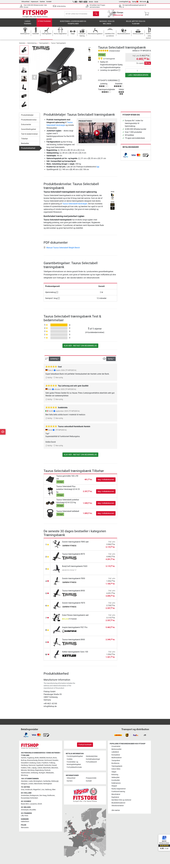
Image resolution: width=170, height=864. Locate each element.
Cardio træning (27, 22)
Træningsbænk (44, 43)
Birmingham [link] (37, 781)
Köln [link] (29, 768)
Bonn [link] (55, 758)
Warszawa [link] (25, 827)
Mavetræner (115, 794)
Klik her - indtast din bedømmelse (80, 346)
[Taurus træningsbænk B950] (56, 593)
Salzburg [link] (48, 790)
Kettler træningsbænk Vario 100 (75, 652)
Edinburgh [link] (55, 781)
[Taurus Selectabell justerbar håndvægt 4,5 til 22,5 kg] (50, 503)
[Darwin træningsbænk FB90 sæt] (56, 544)
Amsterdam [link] (25, 795)
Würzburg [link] (24, 775)
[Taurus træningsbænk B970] (56, 556)
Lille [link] (22, 816)
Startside (22, 43)
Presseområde (91, 778)
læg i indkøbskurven (138, 75)
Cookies (69, 759)
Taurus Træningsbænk (58, 43)
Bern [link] (27, 804)
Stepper (114, 786)
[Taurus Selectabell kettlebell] (50, 513)
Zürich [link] (39, 804)
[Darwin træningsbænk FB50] (56, 581)
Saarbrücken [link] (25, 773)
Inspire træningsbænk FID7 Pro (74, 627)
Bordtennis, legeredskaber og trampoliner (73, 22)
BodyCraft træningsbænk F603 (74, 566)
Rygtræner (115, 797)
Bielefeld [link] (43, 758)
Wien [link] (54, 790)
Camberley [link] (46, 781)
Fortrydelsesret (91, 762)
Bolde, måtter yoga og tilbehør (135, 22)
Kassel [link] (54, 765)
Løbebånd (115, 752)
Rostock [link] (47, 770)
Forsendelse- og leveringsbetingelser (74, 763)
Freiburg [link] (52, 763)
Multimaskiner (116, 758)
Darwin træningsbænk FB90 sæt (75, 542)
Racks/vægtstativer (118, 789)
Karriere (42, 1)
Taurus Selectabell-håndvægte (74, 204)
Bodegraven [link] (34, 795)
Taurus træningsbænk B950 (73, 591)
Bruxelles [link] (32, 810)
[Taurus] (41, 48)
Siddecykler (115, 777)
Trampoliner (115, 760)
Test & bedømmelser (29, 134)
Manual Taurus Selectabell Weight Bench (63, 248)
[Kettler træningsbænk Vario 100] (56, 654)
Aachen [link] (23, 758)
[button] (24, 50)
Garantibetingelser (28, 129)
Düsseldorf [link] (25, 763)
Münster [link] (24, 770)
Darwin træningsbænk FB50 (73, 578)
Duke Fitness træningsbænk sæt (75, 615)
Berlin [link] (37, 758)
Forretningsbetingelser (75, 756)
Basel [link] (23, 804)
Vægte (113, 772)
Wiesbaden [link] (50, 773)
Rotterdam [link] (34, 798)
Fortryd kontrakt (85, 745)
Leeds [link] (30, 781)
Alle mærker (115, 810)
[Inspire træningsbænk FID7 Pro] (56, 630)
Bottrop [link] (23, 760)
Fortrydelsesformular (74, 767)
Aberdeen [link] (24, 781)
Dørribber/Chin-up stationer (121, 800)
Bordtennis (115, 763)
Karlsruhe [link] (47, 765)
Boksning (114, 775)
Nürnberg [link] (31, 770)
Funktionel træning (118, 792)
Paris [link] (26, 816)
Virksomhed (25, 1)
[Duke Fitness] (69, 619)
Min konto (143, 1)
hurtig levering (61, 6)
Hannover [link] (31, 765)
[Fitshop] (35, 13)
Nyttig (49, 378)
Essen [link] (39, 763)
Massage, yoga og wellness (106, 22)
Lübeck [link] (39, 768)
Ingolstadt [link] (39, 765)
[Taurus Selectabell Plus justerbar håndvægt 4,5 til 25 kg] (50, 491)
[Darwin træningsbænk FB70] (56, 605)
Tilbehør (24, 139)
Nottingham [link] (47, 784)
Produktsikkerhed (28, 148)
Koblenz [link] (24, 768)
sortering (53, 359)
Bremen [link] (41, 760)
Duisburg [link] (32, 763)
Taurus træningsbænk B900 (73, 639)
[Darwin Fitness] (69, 546)
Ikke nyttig (59, 378)
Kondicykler (115, 780)
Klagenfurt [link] (37, 790)
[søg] (96, 13)
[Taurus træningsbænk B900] (56, 642)
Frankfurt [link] (45, 763)
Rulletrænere (116, 783)
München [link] (54, 768)
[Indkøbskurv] (147, 13)
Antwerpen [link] (25, 810)
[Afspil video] (97, 132)
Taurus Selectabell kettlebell (67, 511)
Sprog (134, 1)
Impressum (34, 1)
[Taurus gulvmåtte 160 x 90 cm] (50, 479)
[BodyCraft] (69, 570)
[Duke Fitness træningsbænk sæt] (56, 617)
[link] (125, 155)
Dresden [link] (55, 760)
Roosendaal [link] (25, 798)
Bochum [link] (49, 758)
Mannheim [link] (47, 768)
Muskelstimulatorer (118, 803)
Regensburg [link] (39, 770)
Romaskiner (115, 755)
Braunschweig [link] (32, 760)
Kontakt (48, 1)
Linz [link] (42, 790)
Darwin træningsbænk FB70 (73, 603)
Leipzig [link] (33, 768)
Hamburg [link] (24, 765)
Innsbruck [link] (28, 790)
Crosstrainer (115, 746)
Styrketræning (44, 21)
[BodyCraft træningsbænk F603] (56, 569)
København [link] (25, 821)
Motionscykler (116, 749)
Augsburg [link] (30, 758)
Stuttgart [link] (42, 773)
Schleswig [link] (34, 773)
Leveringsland (123, 1)
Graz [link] (22, 790)
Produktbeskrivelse (28, 120)
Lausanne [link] (33, 804)
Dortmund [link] (48, 760)
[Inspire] (69, 631)
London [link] (30, 784)
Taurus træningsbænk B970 (73, 554)
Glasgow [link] (24, 784)
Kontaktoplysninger (93, 759)
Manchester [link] (38, 784)
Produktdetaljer (27, 115)
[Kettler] (69, 656)
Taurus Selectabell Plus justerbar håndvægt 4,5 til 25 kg (68, 489)
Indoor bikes (115, 769)
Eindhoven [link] (51, 795)
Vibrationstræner (117, 806)
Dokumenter (26, 124)
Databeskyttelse (91, 756)
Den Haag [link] (42, 795)
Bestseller (25, 143)
